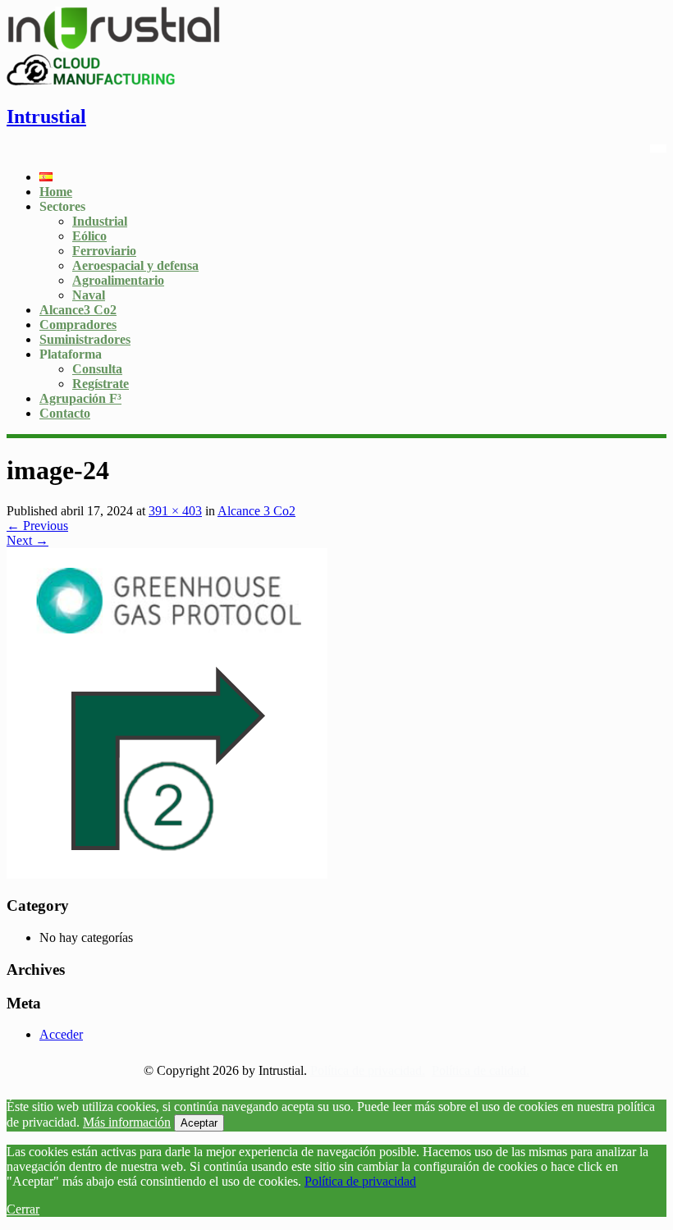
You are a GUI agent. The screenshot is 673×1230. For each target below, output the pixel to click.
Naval (88, 295)
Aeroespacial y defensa (135, 265)
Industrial (99, 221)
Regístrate (100, 384)
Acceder (61, 1034)
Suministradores (84, 339)
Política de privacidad (360, 1181)
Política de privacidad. (367, 1070)
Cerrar (23, 1209)
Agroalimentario (118, 280)
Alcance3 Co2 (78, 310)
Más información (127, 1122)
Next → (27, 540)
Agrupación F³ (80, 398)
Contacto (64, 413)
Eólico (89, 236)
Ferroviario (104, 251)
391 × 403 (175, 511)
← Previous (37, 526)
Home (55, 192)
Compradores (78, 325)
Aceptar (199, 1123)
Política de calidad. (480, 1070)
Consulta (97, 369)
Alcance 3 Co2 (256, 511)
